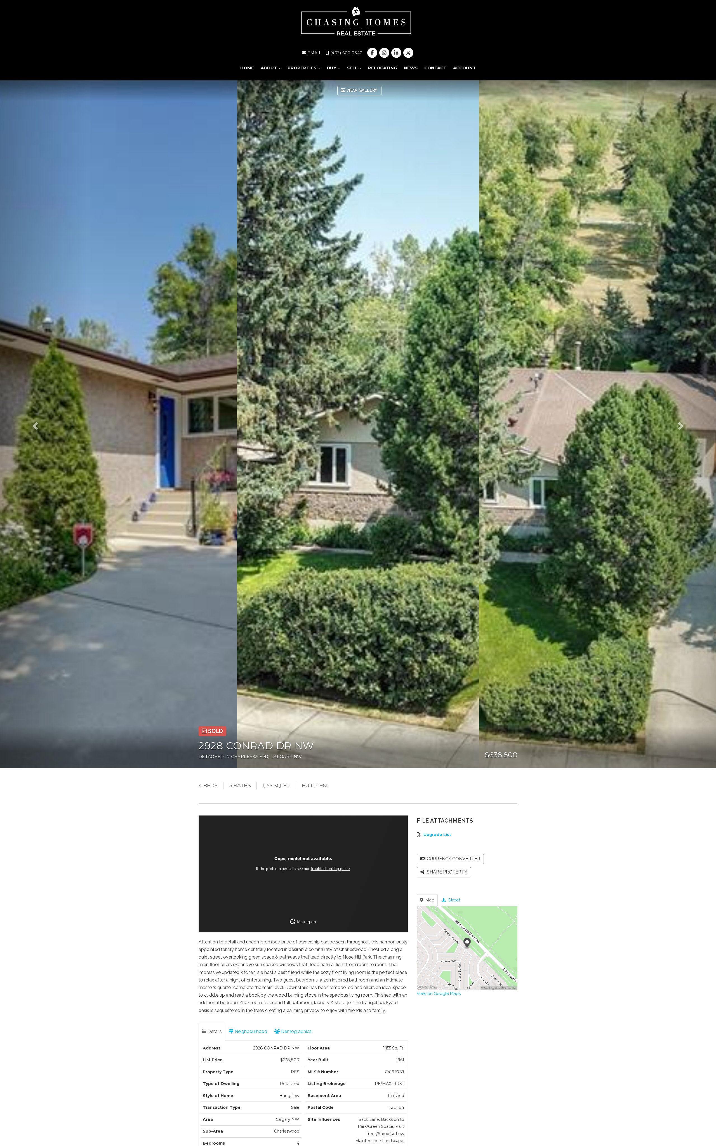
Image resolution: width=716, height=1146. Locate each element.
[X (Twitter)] (408, 53)
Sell (353, 68)
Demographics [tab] (296, 1031)
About (269, 68)
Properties (302, 68)
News (411, 68)
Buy (332, 68)
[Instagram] (385, 53)
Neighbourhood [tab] (250, 1031)
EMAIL (314, 52)
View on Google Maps (439, 993)
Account (464, 68)
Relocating (382, 68)
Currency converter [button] (453, 858)
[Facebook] (373, 53)
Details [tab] (214, 1031)
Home (247, 68)
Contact (435, 68)
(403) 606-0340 (346, 52)
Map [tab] (429, 900)
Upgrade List (437, 834)
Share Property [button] (446, 872)
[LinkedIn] (397, 53)
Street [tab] (453, 900)
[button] (43, 424)
